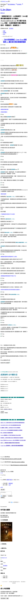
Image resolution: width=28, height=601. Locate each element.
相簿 (4, 31)
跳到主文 (3, 13)
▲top (2, 487)
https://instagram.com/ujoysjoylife (18, 465)
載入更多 (2, 489)
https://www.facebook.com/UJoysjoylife (11, 458)
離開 (7, 598)
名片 (4, 34)
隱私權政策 (23, 581)
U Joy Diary (6, 9)
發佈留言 (2, 497)
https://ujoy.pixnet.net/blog (18, 462)
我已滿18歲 (3, 598)
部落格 (4, 32)
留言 (11, 479)
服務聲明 (14, 583)
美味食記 (11, 483)
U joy (2, 472)
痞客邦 (8, 479)
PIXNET (6, 581)
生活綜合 (11, 28)
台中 (10, 484)
